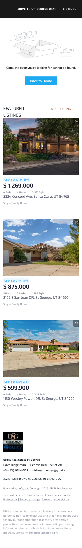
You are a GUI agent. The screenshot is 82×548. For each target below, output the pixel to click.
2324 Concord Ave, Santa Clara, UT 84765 (36, 196)
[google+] (49, 539)
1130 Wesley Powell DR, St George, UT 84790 (39, 398)
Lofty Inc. (23, 488)
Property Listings (29, 499)
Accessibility (61, 499)
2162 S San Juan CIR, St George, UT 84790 (35, 297)
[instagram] (32, 539)
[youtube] (40, 539)
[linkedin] (14, 539)
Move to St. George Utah (36, 8)
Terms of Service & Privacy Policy (23, 494)
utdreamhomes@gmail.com (51, 470)
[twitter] (23, 539)
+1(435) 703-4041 (15, 470)
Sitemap (47, 499)
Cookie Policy (53, 494)
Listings (69, 8)
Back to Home (41, 81)
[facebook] (5, 539)
